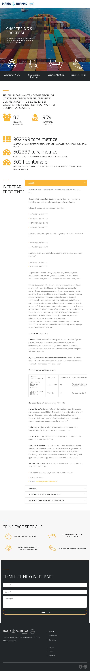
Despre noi (53, 636)
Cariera (51, 651)
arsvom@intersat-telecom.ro (46, 481)
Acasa (51, 631)
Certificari (52, 640)
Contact (52, 656)
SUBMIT (43, 612)
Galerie (51, 647)
